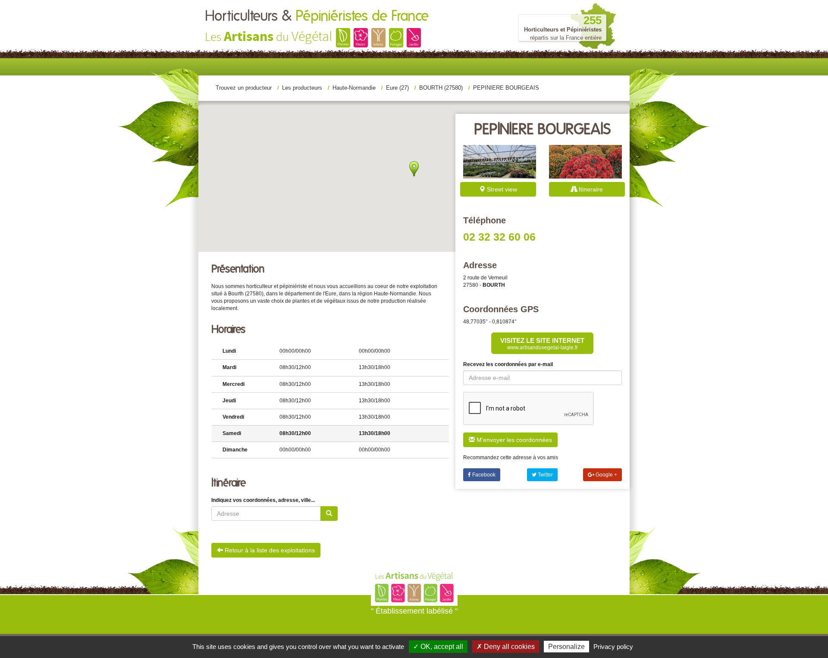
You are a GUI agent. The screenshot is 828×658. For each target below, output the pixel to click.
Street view (501, 189)
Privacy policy (613, 646)
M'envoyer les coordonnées (513, 439)
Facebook (483, 475)
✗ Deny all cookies (506, 646)
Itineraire (590, 189)
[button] (414, 168)
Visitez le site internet (542, 344)
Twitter (544, 475)
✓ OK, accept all (438, 646)
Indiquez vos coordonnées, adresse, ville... (263, 500)
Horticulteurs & (317, 16)
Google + (605, 475)
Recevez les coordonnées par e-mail (508, 364)
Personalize (566, 646)
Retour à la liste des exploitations (269, 550)
